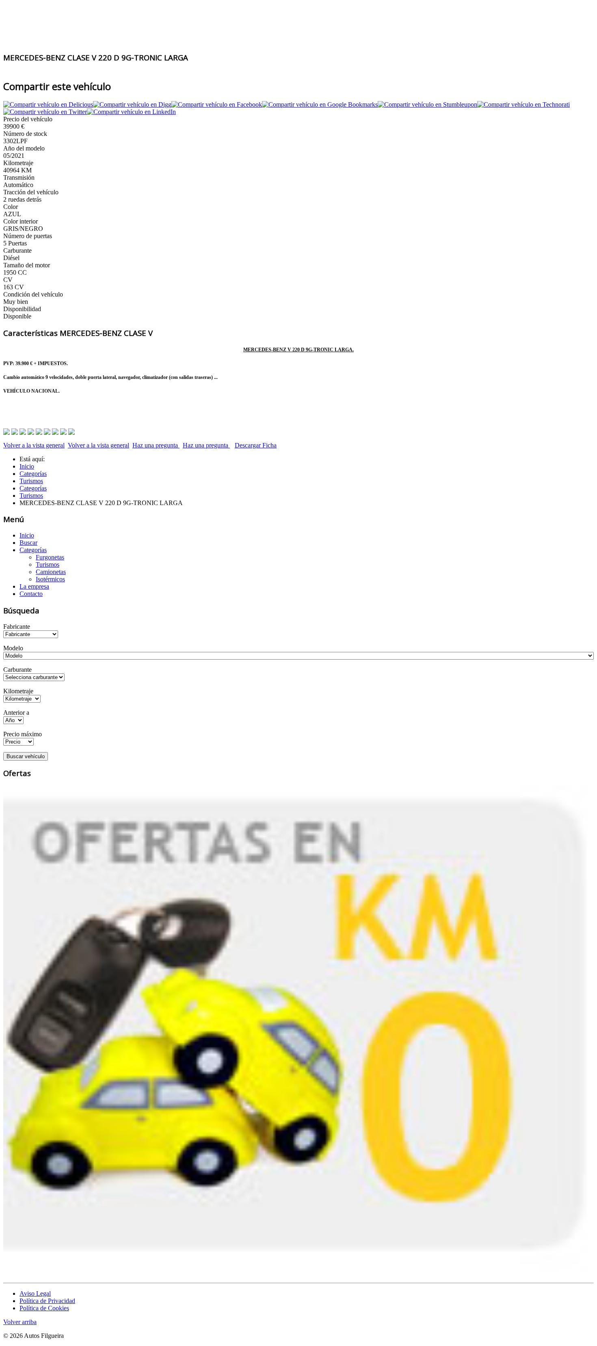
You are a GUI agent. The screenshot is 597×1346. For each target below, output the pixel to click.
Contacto (31, 593)
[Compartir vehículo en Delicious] (48, 104)
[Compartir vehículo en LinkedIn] (131, 111)
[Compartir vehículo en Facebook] (216, 104)
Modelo (13, 648)
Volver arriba (20, 1321)
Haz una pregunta (156, 445)
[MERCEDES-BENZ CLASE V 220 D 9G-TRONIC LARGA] (14, 433)
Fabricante (16, 626)
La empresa (34, 586)
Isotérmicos (50, 579)
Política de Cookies (44, 1308)
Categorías (33, 549)
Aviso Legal (35, 1293)
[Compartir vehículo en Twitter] (45, 111)
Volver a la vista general (34, 445)
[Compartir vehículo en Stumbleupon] (427, 104)
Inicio (26, 535)
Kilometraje (18, 691)
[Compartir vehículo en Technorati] (523, 104)
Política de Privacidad (47, 1300)
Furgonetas (50, 557)
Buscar (28, 542)
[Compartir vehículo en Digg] (132, 104)
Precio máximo (22, 734)
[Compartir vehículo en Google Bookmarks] (320, 104)
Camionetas (51, 571)
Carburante (17, 669)
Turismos (47, 564)
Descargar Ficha (256, 445)
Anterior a (16, 712)
